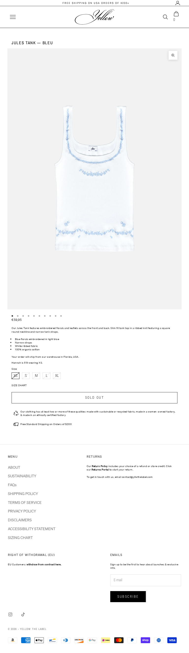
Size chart (19, 385)
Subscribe (128, 596)
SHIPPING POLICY (23, 494)
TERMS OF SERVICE (25, 502)
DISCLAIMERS (20, 520)
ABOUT (14, 467)
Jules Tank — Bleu (32, 42)
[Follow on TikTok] (23, 614)
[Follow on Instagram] (10, 614)
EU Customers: (34, 564)
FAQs (12, 485)
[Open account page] (178, 3)
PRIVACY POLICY (22, 511)
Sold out (94, 397)
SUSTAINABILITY (22, 476)
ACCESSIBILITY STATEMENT (31, 529)
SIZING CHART (20, 537)
